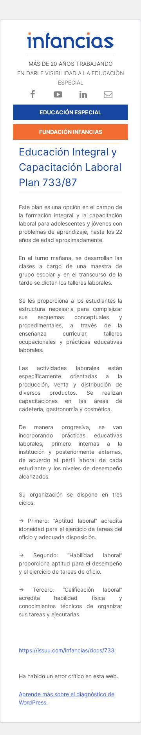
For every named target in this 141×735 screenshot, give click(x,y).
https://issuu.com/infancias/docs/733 (66, 650)
